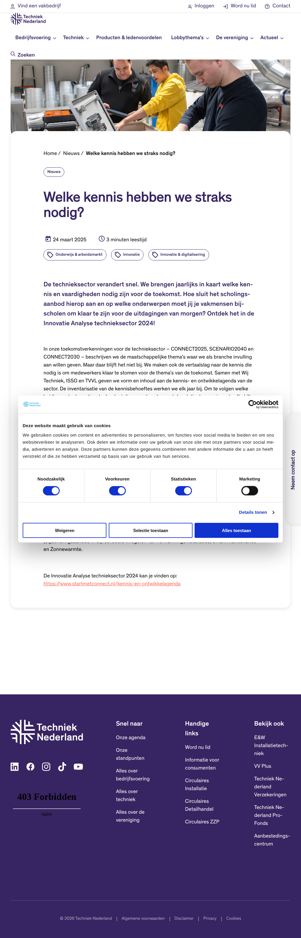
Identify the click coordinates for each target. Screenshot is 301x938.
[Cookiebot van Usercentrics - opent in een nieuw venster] (252, 404)
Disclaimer (184, 919)
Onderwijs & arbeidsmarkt (79, 255)
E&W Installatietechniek (271, 746)
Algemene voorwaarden (143, 919)
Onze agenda (130, 738)
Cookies (233, 919)
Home (50, 153)
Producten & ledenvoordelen (129, 38)
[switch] (117, 491)
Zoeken (26, 55)
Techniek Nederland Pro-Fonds (269, 815)
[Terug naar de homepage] (28, 19)
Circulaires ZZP (202, 822)
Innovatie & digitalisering (182, 255)
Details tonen (253, 512)
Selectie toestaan (150, 530)
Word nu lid (197, 747)
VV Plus (262, 766)
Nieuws (71, 153)
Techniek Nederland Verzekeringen (270, 787)
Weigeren (64, 530)
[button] (36, 6)
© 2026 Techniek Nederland (86, 919)
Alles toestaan (236, 530)
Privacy (210, 919)
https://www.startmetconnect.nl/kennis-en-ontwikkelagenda (112, 584)
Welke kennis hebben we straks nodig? (130, 153)
